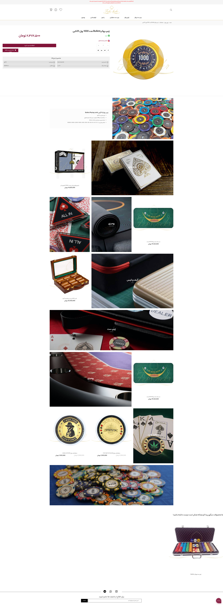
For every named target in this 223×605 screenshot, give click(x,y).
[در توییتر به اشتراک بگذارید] (104, 50)
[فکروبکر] (111, 9)
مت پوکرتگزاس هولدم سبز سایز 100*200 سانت (153, 242)
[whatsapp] (110, 591)
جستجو (170, 10)
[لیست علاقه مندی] (60, 9)
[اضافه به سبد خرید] (198, 549)
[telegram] (104, 591)
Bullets (161, 23)
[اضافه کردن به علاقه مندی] (194, 549)
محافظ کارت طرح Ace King (111, 453)
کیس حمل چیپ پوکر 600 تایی (70, 298)
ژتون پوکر (166, 23)
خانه (171, 23)
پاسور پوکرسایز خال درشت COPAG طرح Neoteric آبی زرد (70, 185)
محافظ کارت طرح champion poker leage (70, 453)
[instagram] (116, 591)
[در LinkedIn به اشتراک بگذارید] (101, 50)
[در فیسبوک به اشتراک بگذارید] (108, 50)
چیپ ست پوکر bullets (196, 574)
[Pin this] (98, 50)
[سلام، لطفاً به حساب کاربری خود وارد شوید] (55, 9)
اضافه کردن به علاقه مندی (9, 50)
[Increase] (98, 45)
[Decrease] (108, 45)
